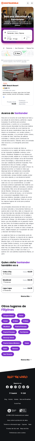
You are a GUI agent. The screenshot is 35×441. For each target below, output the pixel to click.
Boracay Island (8, 337)
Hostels (10, 399)
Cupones (24, 424)
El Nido (15, 321)
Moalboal (6, 326)
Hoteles (16, 399)
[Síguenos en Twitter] (11, 387)
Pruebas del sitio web (12, 428)
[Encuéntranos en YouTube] (19, 387)
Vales (29, 424)
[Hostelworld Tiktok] (27, 387)
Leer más (23, 61)
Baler (5, 348)
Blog (6, 399)
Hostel (5, 83)
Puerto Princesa (21, 326)
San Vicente (7, 354)
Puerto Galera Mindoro (11, 343)
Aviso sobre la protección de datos (17, 420)
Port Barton (24, 332)
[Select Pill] (28, 3)
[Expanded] (4, 48)
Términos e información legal (12, 424)
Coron (21, 315)
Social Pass (17, 403)
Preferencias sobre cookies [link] (17, 432)
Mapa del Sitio (24, 428)
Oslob (27, 343)
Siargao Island (8, 315)
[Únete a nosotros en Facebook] (7, 387)
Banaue (15, 348)
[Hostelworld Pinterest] (23, 387)
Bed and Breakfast (25, 399)
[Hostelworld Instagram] (15, 387)
